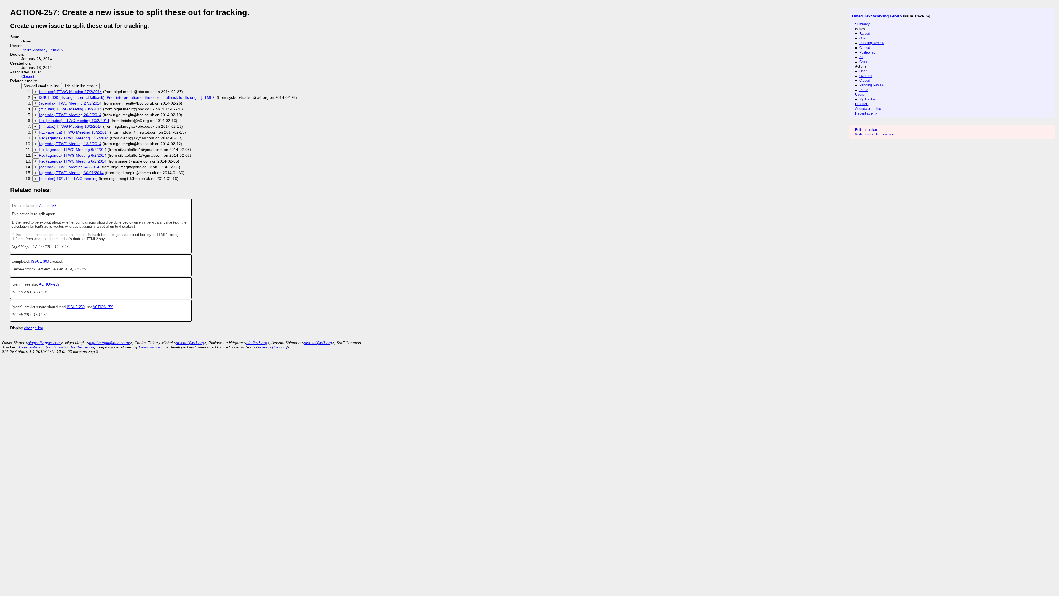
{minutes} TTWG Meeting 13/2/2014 (70, 126)
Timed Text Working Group (876, 16)
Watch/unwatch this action (874, 134)
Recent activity (866, 113)
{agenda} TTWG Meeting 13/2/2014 (70, 144)
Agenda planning (868, 109)
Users (859, 95)
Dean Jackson (151, 347)
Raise (863, 90)
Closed (864, 48)
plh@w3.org (256, 342)
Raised (864, 34)
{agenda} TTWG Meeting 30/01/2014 (71, 173)
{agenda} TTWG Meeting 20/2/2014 (70, 115)
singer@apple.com (44, 342)
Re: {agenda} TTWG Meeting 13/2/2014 (74, 138)
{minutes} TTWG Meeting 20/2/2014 (70, 109)
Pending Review (871, 43)
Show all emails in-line (41, 86)
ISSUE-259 (76, 307)
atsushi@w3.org (318, 342)
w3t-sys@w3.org (272, 347)
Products (861, 104)
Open (863, 38)
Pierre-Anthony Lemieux (42, 50)
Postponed (867, 52)
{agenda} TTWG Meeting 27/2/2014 (70, 103)
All (861, 57)
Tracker (867, 99)
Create (864, 62)
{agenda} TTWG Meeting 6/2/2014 (69, 167)
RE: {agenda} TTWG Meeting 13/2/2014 (74, 132)
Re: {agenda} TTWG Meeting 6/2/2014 (72, 149)
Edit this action (866, 130)
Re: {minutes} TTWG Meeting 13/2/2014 (74, 120)
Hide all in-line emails (80, 86)
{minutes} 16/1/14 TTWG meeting (68, 178)
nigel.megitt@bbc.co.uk (109, 342)
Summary (862, 24)
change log (33, 328)
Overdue (865, 76)
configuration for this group (70, 347)
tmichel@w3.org (190, 342)
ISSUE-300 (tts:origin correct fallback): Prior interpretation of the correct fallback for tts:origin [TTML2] (127, 97)
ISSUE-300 (40, 261)
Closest (27, 76)
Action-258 (47, 206)
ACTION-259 (49, 284)
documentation (31, 347)
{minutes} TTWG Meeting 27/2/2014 (70, 91)
